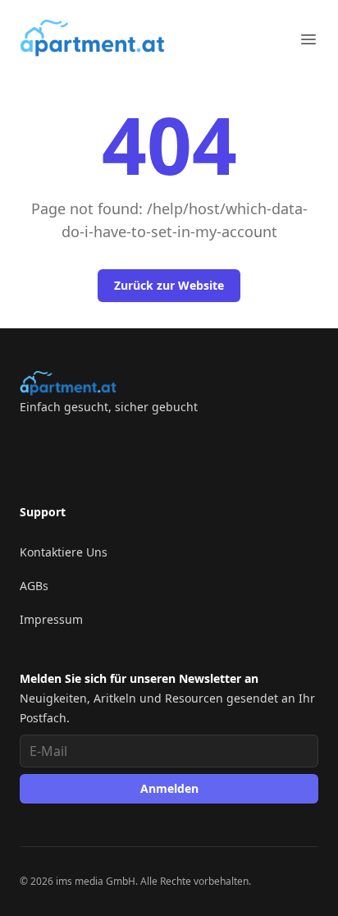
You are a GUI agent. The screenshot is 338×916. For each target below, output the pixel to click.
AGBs (34, 585)
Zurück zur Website (169, 285)
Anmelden (169, 788)
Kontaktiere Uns (63, 552)
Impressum (51, 619)
